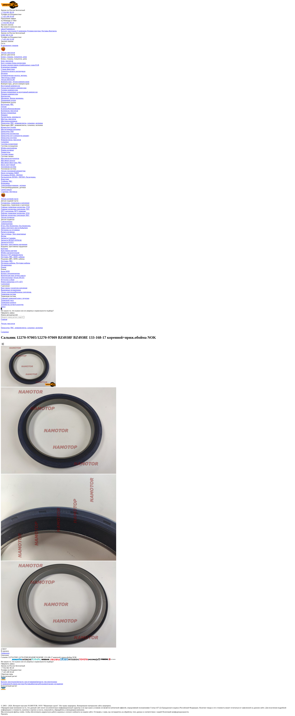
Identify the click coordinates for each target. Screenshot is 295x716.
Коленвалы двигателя (9, 111)
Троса (3, 307)
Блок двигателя (7, 61)
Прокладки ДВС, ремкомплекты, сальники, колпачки (22, 123)
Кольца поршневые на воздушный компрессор (19, 92)
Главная (4, 319)
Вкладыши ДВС (7, 104)
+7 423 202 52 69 (7, 39)
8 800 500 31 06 (7, 35)
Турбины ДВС (6, 181)
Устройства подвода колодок (12, 305)
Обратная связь (7, 674)
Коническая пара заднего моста (13, 275)
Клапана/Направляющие (10, 109)
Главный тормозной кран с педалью (15, 298)
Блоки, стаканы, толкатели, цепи (14, 57)
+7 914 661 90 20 (7, 12)
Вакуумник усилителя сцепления (14, 288)
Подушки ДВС (7, 261)
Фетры (3, 236)
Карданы (4, 248)
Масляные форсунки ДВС (11, 163)
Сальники (5, 142)
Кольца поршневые (8, 113)
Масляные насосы (8, 160)
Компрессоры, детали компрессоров (15, 82)
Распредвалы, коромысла (11, 117)
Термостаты (5, 152)
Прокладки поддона (9, 138)
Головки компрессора (9, 90)
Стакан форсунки (8, 69)
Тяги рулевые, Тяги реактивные (13, 234)
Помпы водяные (7, 150)
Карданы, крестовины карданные (14, 244)
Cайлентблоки (6, 222)
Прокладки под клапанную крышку (15, 136)
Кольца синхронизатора (10, 273)
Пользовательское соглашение (51, 684)
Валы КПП (5, 271)
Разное (3, 267)
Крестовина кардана (9, 251)
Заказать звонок (7, 25)
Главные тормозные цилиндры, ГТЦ (15, 207)
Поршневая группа (8, 100)
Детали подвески (7, 217)
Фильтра (4, 73)
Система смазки (7, 154)
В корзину (5, 651)
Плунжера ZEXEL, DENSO (12, 175)
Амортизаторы (7, 224)
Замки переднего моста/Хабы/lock (14, 228)
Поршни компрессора (9, 94)
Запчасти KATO (7, 242)
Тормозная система (8, 294)
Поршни (4, 115)
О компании (6, 684)
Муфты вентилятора (9, 148)
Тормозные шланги (8, 302)
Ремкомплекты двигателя (11, 140)
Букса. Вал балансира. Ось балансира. (16, 226)
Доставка (28, 684)
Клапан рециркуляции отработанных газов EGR (20, 65)
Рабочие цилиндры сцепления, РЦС (15, 215)
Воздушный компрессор (10, 86)
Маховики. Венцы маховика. (12, 98)
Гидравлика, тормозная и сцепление (15, 203)
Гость (3, 43)
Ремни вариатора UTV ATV (12, 282)
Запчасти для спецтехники (46, 682)
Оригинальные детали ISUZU (13, 278)
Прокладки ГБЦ (7, 131)
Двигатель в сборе (8, 77)
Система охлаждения (9, 144)
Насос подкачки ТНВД (10, 173)
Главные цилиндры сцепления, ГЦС (15, 209)
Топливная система (8, 167)
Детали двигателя (8, 324)
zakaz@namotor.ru (8, 29)
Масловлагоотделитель (10, 158)
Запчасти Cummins (8, 238)
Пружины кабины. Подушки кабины (15, 263)
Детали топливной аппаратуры (13, 171)
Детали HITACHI (8, 80)
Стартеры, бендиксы (9, 192)
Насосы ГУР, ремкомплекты (12, 255)
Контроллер (5, 96)
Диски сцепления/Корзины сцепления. (16, 292)
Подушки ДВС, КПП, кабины (13, 257)
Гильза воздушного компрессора (13, 88)
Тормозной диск (7, 300)
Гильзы (4, 107)
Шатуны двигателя (8, 119)
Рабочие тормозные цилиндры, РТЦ (15, 213)
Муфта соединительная (10, 253)
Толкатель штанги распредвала (13, 71)
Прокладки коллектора (10, 133)
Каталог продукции (8, 682)
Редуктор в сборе (7, 280)
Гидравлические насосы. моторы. (14, 75)
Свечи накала (6, 189)
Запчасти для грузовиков (26, 682)
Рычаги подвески (8, 232)
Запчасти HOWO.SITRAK (11, 240)
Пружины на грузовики (10, 230)
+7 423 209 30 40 (7, 16)
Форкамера (5, 183)
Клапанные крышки (9, 67)
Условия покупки (17, 684)
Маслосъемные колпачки (11, 129)
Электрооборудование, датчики (13, 185)
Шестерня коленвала (9, 121)
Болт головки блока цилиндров (13, 63)
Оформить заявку (8, 313)
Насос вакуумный (8, 165)
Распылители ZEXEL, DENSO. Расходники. (18, 177)
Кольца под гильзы (8, 127)
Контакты (35, 684)
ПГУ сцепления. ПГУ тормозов (13, 211)
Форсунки (5, 179)
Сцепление (5, 284)
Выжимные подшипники (11, 290)
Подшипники (6, 265)
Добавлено (5, 653)
